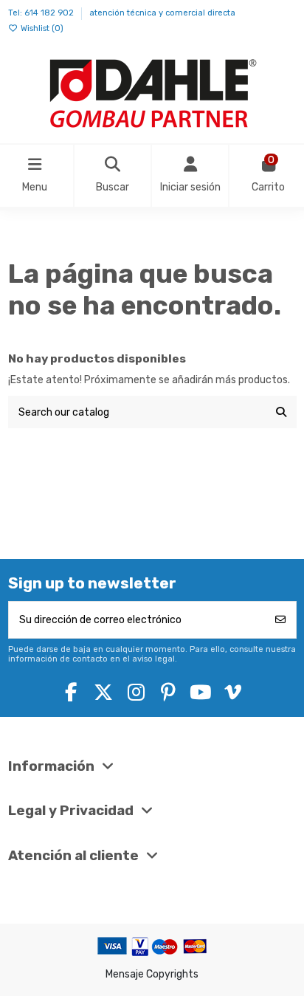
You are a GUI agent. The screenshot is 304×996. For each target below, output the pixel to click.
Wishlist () (40, 28)
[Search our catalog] (281, 411)
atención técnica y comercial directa (162, 13)
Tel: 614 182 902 (42, 13)
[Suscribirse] (280, 620)
